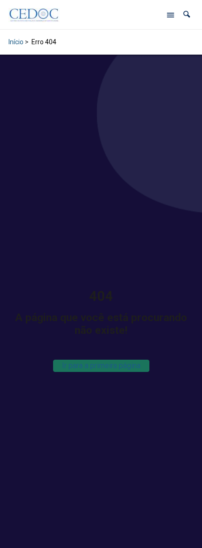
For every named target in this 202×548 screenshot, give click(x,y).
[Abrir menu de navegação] (170, 15)
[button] (187, 14)
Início (15, 42)
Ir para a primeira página (101, 365)
